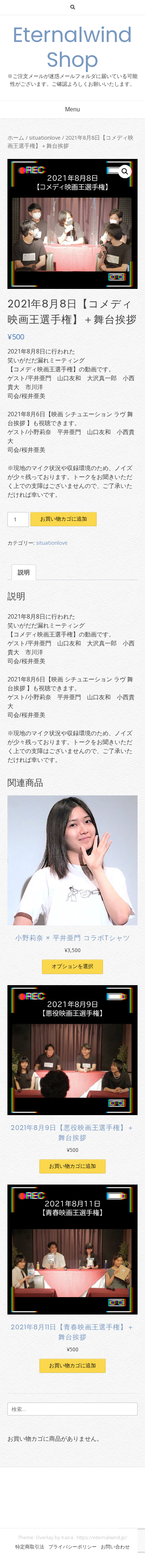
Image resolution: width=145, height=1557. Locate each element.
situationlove (45, 137)
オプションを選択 (72, 966)
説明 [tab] (24, 572)
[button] (125, 171)
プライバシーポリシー (72, 1546)
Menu (72, 109)
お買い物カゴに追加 (63, 519)
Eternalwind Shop (72, 47)
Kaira (67, 1537)
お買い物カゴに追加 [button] (72, 1165)
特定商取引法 (29, 1546)
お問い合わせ (115, 1546)
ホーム (15, 137)
